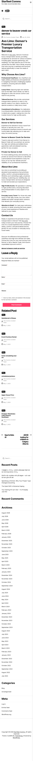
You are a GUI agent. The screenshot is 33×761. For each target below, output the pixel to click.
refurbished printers (8, 376)
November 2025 (7, 544)
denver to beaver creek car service (13, 248)
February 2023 (6, 651)
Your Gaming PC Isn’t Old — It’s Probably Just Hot (15, 490)
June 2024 (5, 596)
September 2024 (7, 586)
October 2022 (6, 665)
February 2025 (6, 568)
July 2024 (5, 592)
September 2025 (7, 551)
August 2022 (6, 672)
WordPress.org (6, 714)
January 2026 (6, 537)
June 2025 (5, 554)
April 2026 (5, 527)
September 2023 (7, 627)
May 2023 (5, 641)
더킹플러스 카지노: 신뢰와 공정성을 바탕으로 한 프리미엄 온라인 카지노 (16, 471)
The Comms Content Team (11, 37)
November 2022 (7, 662)
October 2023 (6, 624)
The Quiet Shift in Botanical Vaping (13, 486)
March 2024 (6, 606)
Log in (4, 704)
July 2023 (5, 634)
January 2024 (6, 613)
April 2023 (5, 645)
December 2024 (7, 575)
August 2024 (6, 589)
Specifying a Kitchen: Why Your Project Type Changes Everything (16, 482)
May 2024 (5, 599)
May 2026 (5, 523)
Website (4, 290)
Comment (5, 265)
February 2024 (6, 610)
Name (4, 277)
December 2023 (7, 617)
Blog (3, 26)
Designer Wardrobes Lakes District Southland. (8, 415)
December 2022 (7, 658)
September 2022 (7, 669)
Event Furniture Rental (9, 337)
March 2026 (6, 530)
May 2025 (5, 558)
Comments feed (7, 711)
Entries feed (5, 707)
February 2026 (6, 533)
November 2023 (7, 620)
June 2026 (5, 520)
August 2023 (6, 631)
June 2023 (5, 638)
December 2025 (7, 540)
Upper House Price (8, 395)
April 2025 (5, 561)
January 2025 (6, 572)
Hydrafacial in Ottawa (9, 318)
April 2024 (5, 603)
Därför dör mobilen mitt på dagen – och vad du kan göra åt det (16, 476)
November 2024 (7, 579)
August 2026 (6, 513)
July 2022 (5, 676)
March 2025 (6, 565)
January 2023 (6, 655)
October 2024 (6, 582)
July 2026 (5, 516)
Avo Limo (13, 55)
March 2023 (6, 648)
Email (3, 284)
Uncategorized (6, 692)
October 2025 (6, 547)
